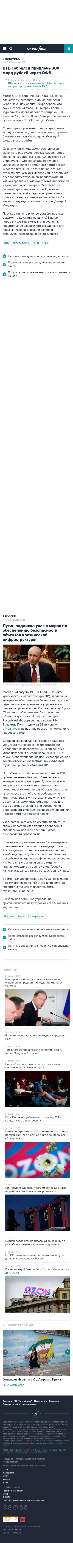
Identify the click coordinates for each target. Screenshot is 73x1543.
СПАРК (6, 1470)
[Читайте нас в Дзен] (5, 1507)
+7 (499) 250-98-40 (15, 1452)
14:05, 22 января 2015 (14, 62)
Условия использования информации (22, 1526)
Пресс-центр (40, 1401)
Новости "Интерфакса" (13, 1491)
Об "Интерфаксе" (23, 1401)
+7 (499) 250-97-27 (38, 1452)
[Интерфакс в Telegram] (10, 1507)
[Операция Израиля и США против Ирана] (36, 1375)
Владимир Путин (14, 916)
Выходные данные (12, 1529)
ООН (53, 458)
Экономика (11, 59)
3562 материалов (13, 1384)
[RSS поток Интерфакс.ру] (21, 1507)
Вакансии (54, 1401)
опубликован (12, 728)
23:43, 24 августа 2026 (15, 300)
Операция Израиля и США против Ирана (32, 1379)
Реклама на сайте (12, 1404)
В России (9, 297)
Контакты (7, 1401)
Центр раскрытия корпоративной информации (23, 1500)
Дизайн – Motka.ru (12, 1533)
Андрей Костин (21, 243)
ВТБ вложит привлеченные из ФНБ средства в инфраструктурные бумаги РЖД (36, 85)
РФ (44, 458)
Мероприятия (29, 1404)
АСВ (36, 243)
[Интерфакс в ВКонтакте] (15, 1507)
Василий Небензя (14, 458)
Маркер (6, 1479)
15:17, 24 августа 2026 (14, 619)
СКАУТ (6, 1476)
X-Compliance (8, 1473)
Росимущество (36, 916)
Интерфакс (36, 48)
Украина (34, 458)
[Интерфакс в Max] (26, 1507)
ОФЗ (45, 243)
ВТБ (6, 243)
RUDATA (6, 1497)
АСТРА (5, 1482)
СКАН (5, 1494)
